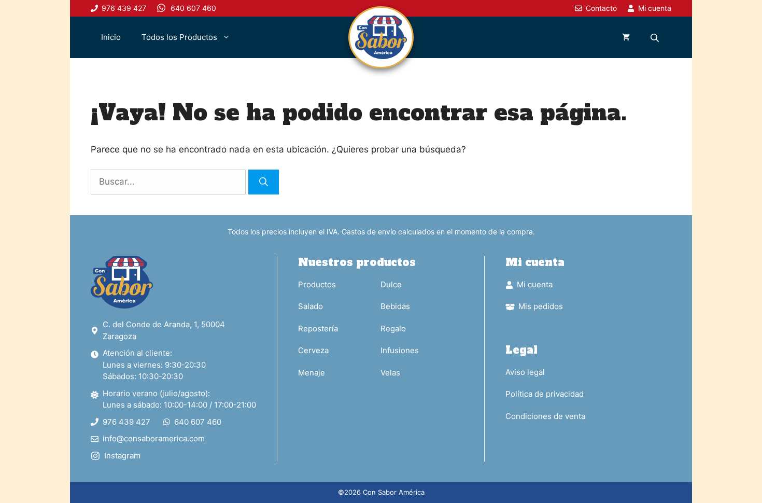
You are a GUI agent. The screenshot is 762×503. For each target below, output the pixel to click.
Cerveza (313, 350)
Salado (310, 306)
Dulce (391, 284)
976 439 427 (126, 422)
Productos (317, 284)
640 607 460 (197, 422)
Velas (390, 373)
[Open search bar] (656, 37)
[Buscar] (263, 182)
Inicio (111, 37)
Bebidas (395, 306)
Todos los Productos (179, 37)
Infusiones (399, 350)
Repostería (318, 328)
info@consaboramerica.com (154, 438)
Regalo (393, 328)
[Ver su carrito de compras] (626, 37)
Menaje (311, 373)
